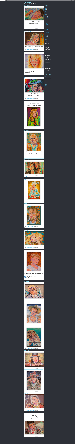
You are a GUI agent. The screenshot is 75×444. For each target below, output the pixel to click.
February (46, 36)
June (46, 19)
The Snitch (25, 77)
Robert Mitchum (26, 393)
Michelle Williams (26, 53)
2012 (45, 14)
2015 (45, 12)
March (46, 35)
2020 (45, 8)
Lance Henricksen (26, 370)
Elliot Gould (25, 413)
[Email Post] (34, 49)
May (46, 20)
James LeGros (47, 27)
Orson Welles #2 (47, 29)
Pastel (27, 74)
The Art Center (46, 86)
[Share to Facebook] (37, 28)
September (47, 17)
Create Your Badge (46, 76)
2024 (45, 6)
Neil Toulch (45, 75)
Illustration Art (46, 85)
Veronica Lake (26, 102)
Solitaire (25, 179)
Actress (26, 74)
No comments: (32, 49)
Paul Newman (26, 303)
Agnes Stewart (26, 275)
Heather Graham (26, 230)
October (46, 16)
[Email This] (35, 28)
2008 (45, 39)
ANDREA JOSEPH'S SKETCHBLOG (46, 88)
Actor (26, 227)
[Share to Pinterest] (37, 226)
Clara (25, 276)
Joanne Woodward (26, 251)
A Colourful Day (28, 2)
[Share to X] (36, 28)
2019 (45, 9)
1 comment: (32, 226)
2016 (45, 11)
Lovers (26, 176)
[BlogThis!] (36, 28)
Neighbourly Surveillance (27, 31)
